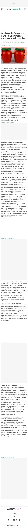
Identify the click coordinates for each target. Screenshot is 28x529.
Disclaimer (22, 527)
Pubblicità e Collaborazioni (14, 514)
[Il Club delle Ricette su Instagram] (11, 520)
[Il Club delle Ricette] (14, 9)
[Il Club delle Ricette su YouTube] (19, 520)
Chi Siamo (14, 511)
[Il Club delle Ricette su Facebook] (8, 520)
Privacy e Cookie (14, 527)
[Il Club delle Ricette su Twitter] (14, 520)
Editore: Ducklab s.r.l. (17, 524)
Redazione (14, 513)
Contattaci (14, 516)
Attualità (3, 31)
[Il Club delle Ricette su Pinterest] (17, 520)
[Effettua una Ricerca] (25, 9)
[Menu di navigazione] (2, 9)
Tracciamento (6, 527)
